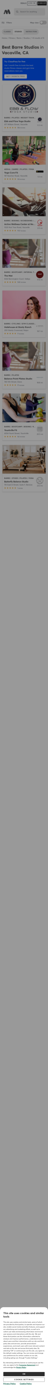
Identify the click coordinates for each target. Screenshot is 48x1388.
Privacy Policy (21, 1367)
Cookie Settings (24, 1380)
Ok (24, 1374)
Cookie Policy (26, 1384)
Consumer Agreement (27, 1365)
